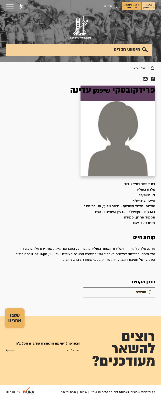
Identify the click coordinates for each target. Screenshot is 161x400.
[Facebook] (153, 79)
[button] (21, 6)
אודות (83, 392)
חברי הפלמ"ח (138, 68)
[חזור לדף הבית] (153, 68)
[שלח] (10, 350)
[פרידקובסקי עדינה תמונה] (117, 131)
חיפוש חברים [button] (127, 50)
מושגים (141, 292)
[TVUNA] (28, 390)
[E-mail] (145, 79)
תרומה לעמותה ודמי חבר (131, 6)
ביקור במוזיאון (148, 6)
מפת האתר (68, 392)
